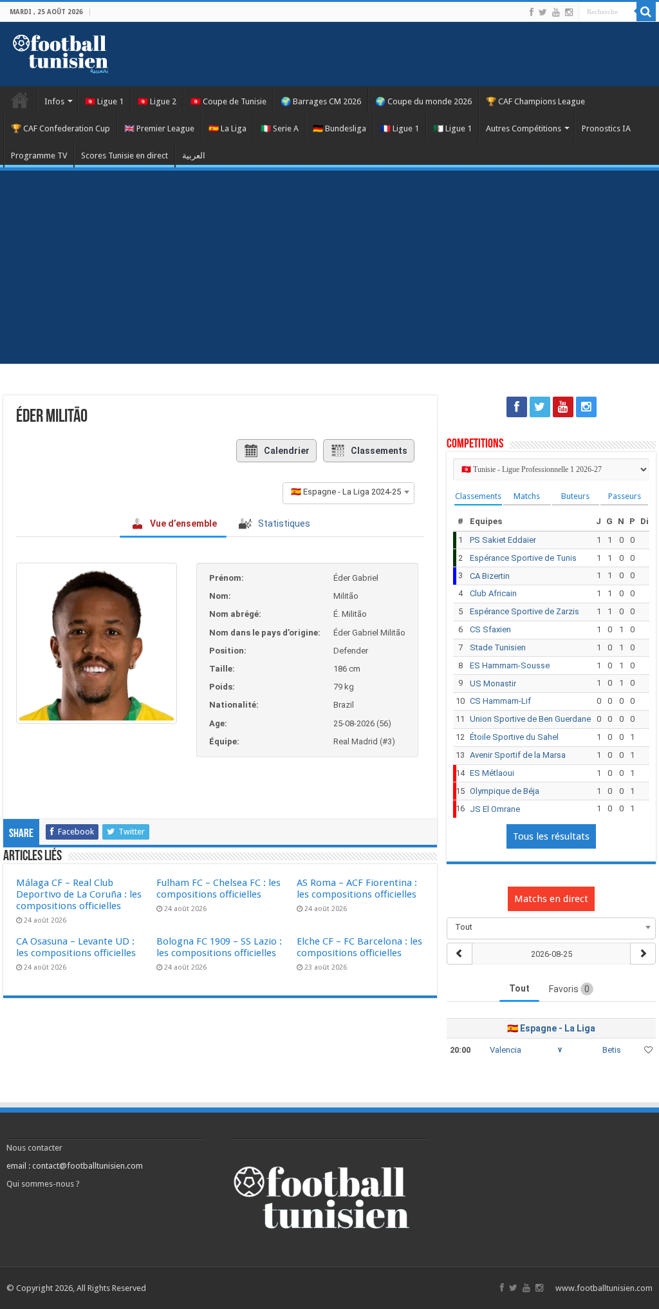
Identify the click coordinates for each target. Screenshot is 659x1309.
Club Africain (493, 593)
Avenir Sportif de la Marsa (518, 755)
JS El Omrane (495, 809)
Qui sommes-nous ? (43, 1184)
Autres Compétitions (523, 128)
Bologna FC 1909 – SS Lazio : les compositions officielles (219, 947)
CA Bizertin (490, 576)
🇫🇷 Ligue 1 (399, 128)
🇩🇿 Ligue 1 (452, 128)
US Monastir (493, 683)
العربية (193, 155)
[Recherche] (646, 11)
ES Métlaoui (492, 773)
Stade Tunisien (498, 647)
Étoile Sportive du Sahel (514, 737)
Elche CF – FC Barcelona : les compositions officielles (359, 947)
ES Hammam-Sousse (510, 665)
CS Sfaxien (490, 629)
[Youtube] (556, 12)
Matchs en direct (551, 899)
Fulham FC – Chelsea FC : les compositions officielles (218, 888)
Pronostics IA (606, 128)
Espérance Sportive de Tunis (523, 558)
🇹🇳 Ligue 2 (157, 101)
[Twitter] (542, 12)
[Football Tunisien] (60, 51)
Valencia (505, 1050)
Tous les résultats (551, 836)
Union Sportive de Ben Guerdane (530, 719)
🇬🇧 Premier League (159, 128)
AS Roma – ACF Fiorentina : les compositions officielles (357, 888)
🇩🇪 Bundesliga (339, 128)
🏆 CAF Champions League (535, 101)
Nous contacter (34, 1148)
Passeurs (624, 496)
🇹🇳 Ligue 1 (104, 101)
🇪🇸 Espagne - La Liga (551, 1028)
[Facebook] (531, 12)
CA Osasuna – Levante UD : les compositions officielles (76, 947)
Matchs (527, 496)
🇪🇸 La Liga (227, 128)
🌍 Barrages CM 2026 (321, 101)
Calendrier (287, 451)
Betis (611, 1050)
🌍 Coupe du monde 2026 (423, 101)
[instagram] (569, 12)
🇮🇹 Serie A (280, 128)
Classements (379, 451)
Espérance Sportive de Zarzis (524, 611)
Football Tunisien (20, 99)
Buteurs (575, 496)
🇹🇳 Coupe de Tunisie (228, 101)
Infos (54, 101)
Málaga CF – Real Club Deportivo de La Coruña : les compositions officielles (79, 894)
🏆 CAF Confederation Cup (60, 128)
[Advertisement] (329, 267)
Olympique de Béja (504, 791)
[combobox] (348, 492)
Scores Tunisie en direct (124, 155)
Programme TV (39, 155)
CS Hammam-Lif (500, 701)
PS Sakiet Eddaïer (503, 540)
